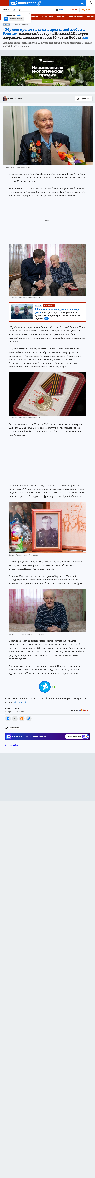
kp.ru (85, 710)
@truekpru (19, 702)
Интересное (14, 728)
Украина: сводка (76, 17)
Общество (6, 24)
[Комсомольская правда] (23, 3)
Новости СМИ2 (11, 745)
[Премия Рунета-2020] (38, 3)
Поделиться (85, 99)
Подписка (86, 10)
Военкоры (61, 17)
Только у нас (47, 17)
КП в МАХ (90, 17)
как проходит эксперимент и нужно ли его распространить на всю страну (57, 314)
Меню (4, 3)
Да (6, 19)
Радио (62, 10)
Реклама (73, 10)
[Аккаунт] (90, 3)
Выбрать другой (16, 19)
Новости (34, 17)
